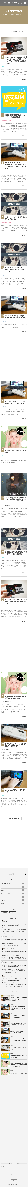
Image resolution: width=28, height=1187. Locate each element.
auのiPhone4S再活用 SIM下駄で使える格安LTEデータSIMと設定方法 (16, 601)
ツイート (3, 1166)
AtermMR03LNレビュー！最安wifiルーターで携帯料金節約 (15, 402)
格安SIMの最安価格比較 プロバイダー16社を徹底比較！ (16, 116)
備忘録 (12, 890)
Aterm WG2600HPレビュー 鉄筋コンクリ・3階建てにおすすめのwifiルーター (18, 1040)
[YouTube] (18, 3)
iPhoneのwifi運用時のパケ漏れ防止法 (15, 451)
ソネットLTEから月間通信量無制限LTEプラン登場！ (16, 218)
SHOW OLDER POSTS (14, 819)
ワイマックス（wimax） (6, 505)
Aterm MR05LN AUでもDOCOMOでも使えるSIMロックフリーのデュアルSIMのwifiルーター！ (16, 165)
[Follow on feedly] (21, 3)
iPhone (3, 66)
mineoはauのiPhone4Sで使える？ (15, 791)
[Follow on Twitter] (15, 3)
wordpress (12, 897)
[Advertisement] (14, 357)
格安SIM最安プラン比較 (6, 120)
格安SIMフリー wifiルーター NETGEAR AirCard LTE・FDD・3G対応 (15, 270)
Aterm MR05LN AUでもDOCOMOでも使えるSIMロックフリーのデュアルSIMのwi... (18, 1008)
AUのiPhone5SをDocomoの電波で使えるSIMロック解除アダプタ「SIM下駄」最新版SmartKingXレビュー (16, 60)
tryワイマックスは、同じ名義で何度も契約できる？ (15, 745)
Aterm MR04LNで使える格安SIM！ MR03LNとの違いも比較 (15, 317)
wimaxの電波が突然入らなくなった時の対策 (18, 1048)
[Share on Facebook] (12, 3)
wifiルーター (4, 172)
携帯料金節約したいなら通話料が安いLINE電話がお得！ (15, 697)
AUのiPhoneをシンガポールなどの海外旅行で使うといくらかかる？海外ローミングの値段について (18, 1065)
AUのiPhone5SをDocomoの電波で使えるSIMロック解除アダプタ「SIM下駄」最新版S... (18, 999)
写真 (12, 887)
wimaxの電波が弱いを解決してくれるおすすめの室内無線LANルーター (15, 500)
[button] (25, 3)
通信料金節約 (4, 912)
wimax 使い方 (12, 912)
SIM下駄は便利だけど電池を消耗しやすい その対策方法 (16, 553)
